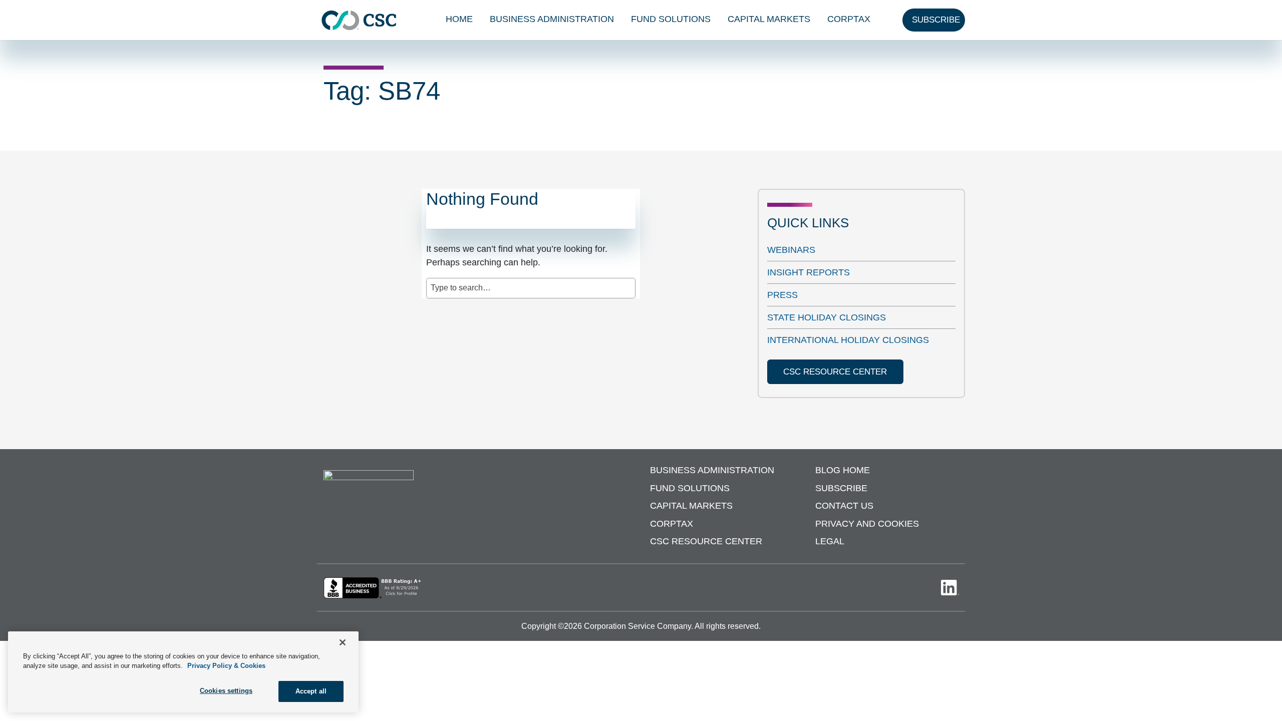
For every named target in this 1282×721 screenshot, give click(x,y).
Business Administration (552, 19)
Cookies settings (226, 690)
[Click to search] (628, 282)
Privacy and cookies (867, 524)
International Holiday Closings (848, 340)
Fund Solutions (671, 19)
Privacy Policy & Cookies (226, 666)
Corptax (848, 19)
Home (459, 19)
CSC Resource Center (706, 541)
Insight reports (808, 272)
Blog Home (842, 470)
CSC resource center (835, 372)
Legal (829, 541)
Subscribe (841, 488)
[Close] (343, 642)
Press (782, 295)
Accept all (311, 691)
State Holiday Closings (826, 317)
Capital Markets (769, 19)
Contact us (844, 506)
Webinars (791, 250)
